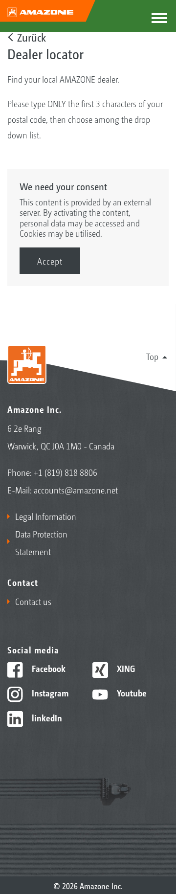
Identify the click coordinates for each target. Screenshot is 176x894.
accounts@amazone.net (76, 489)
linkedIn (46, 717)
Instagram (49, 692)
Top (152, 356)
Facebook (48, 668)
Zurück (31, 37)
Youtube (131, 692)
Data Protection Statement (41, 542)
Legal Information (45, 516)
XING (125, 668)
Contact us (33, 601)
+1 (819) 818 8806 (65, 472)
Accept (50, 260)
